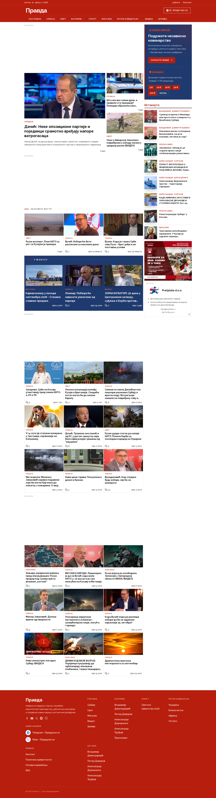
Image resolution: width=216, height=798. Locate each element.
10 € (159, 87)
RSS (28, 770)
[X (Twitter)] (36, 718)
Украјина (174, 705)
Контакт (187, 2)
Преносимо (120, 738)
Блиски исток (176, 710)
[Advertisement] (83, 49)
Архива (162, 19)
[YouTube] (32, 718)
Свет (63, 19)
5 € (151, 87)
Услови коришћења (36, 765)
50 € (176, 87)
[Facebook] (27, 718)
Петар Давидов (123, 714)
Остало (173, 721)
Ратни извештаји (127, 19)
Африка (173, 715)
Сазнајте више (160, 60)
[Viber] (46, 718)
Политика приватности (39, 759)
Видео (149, 19)
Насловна (35, 19)
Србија (50, 19)
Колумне (76, 19)
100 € (152, 93)
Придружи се (180, 10)
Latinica (176, 2)
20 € (167, 87)
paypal (163, 93)
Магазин (107, 19)
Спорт (93, 19)
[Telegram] (41, 718)
